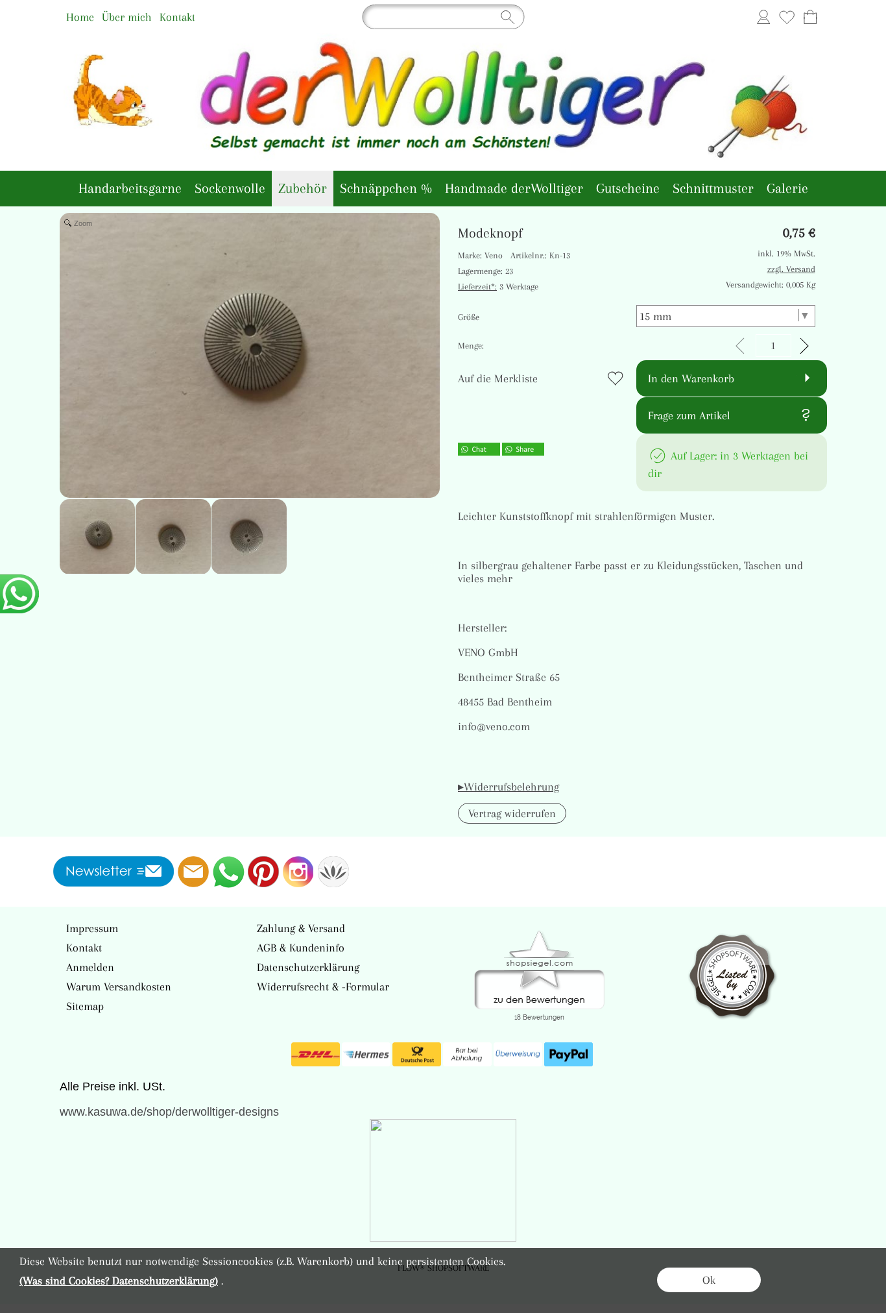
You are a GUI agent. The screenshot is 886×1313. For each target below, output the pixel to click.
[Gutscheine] (628, 188)
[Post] (416, 1054)
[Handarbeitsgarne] (130, 188)
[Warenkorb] (810, 16)
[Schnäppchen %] (385, 188)
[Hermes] (366, 1054)
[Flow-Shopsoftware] (333, 871)
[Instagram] (298, 871)
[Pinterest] (263, 871)
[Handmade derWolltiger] (514, 188)
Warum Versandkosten (118, 986)
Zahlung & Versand (301, 928)
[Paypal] (568, 1054)
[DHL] (315, 1054)
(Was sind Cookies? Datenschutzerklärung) (118, 1280)
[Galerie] (787, 188)
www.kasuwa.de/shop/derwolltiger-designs (169, 1111)
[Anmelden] (763, 16)
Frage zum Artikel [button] (689, 415)
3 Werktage (498, 286)
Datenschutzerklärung (308, 967)
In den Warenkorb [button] (691, 378)
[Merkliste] (786, 16)
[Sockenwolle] (230, 188)
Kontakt (177, 16)
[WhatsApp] (228, 871)
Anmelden (90, 967)
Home (80, 16)
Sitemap (85, 1006)
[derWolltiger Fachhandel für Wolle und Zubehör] (443, 38)
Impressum (92, 928)
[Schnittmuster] (713, 188)
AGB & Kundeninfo (300, 947)
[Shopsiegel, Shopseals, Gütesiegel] (539, 934)
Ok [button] (708, 1279)
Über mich (127, 16)
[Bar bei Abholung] (467, 1054)
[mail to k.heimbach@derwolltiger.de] (193, 871)
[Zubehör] (302, 188)
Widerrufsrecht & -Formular (323, 986)
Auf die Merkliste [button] (498, 378)
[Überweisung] (518, 1054)
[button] (512, 813)
